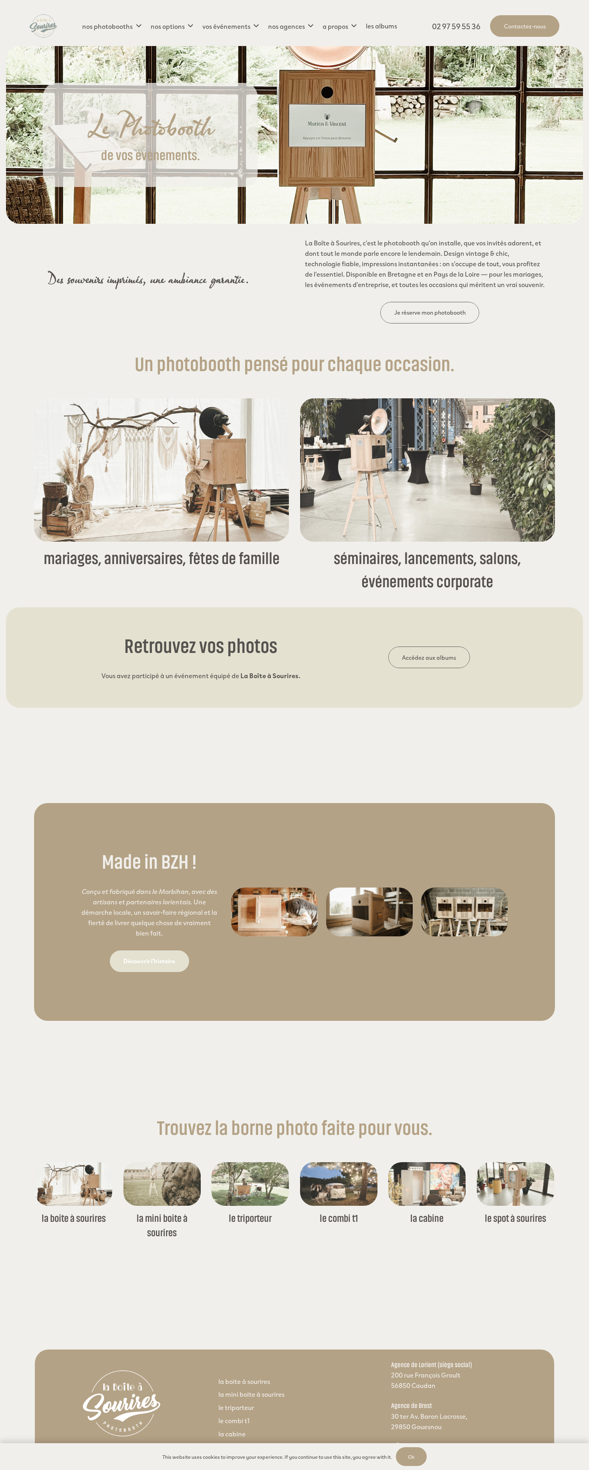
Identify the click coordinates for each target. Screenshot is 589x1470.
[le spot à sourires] (515, 1184)
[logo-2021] (43, 26)
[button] (111, 26)
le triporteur (250, 1218)
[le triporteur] (250, 1184)
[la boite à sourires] (73, 1184)
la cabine (427, 1218)
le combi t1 (339, 1218)
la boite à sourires (74, 1218)
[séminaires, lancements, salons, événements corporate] (427, 470)
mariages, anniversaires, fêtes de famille (162, 558)
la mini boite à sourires (251, 1394)
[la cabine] (427, 1184)
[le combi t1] (338, 1184)
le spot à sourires (515, 1218)
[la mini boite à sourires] (162, 1184)
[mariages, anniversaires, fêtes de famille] (161, 470)
